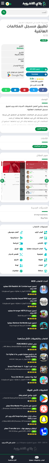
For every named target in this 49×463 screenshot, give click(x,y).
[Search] (3, 12)
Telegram (15, 90)
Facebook (42, 90)
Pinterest (24, 90)
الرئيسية (45, 23)
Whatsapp (6, 90)
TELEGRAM (34, 74)
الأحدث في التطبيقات (32, 23)
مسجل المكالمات (40, 146)
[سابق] (46, 180)
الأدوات (21, 23)
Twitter (33, 90)
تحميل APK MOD (35, 69)
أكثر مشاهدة (12, 460)
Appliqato (20, 48)
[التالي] (2, 180)
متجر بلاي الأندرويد (8, 443)
